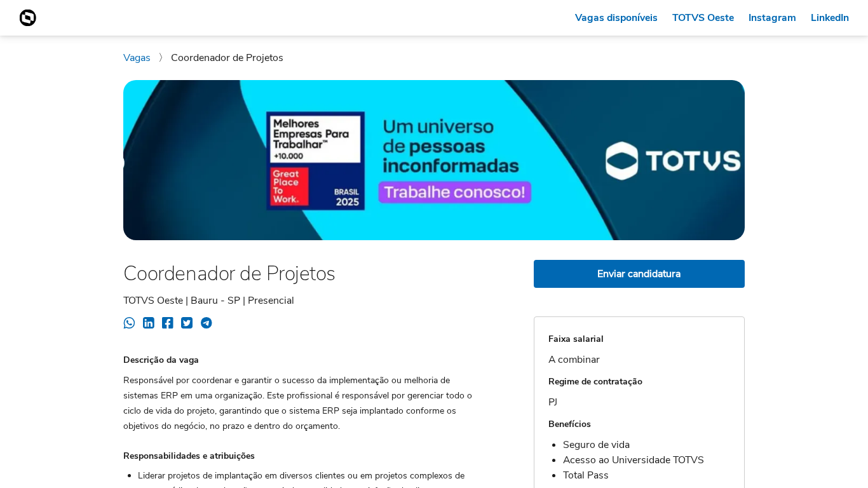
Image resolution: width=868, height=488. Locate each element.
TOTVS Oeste (703, 18)
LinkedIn (830, 18)
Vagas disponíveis (616, 18)
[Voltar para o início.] (28, 18)
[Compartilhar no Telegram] (206, 325)
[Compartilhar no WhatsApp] (129, 325)
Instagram (772, 18)
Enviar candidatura (639, 274)
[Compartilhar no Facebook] (167, 325)
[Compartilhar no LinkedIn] (148, 325)
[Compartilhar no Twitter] (186, 325)
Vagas (138, 58)
